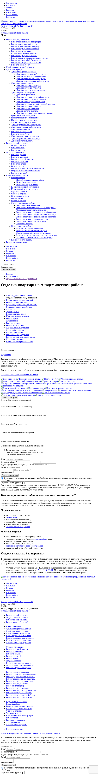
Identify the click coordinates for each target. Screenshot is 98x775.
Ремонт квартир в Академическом (21, 690)
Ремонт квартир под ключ (17, 39)
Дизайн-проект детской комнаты (30, 102)
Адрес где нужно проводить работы (17, 754)
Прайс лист (11, 12)
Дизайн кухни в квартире (27, 108)
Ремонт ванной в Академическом (20, 337)
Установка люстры (24, 224)
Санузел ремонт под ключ (17, 328)
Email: (3, 467)
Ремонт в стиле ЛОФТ (16, 325)
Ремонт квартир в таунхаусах (24, 55)
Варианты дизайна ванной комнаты (21, 305)
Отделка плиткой (18, 145)
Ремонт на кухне (18, 164)
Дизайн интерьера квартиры (23, 72)
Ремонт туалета (18, 150)
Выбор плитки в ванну (16, 314)
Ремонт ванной (17, 148)
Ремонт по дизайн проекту (17, 302)
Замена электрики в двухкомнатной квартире (36, 214)
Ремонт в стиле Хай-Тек (21, 131)
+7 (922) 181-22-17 (45, 570)
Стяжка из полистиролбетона (19, 307)
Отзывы (9, 8)
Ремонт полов (17, 198)
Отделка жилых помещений (18, 663)
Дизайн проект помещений (23, 92)
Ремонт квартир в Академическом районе (29, 58)
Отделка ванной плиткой (17, 617)
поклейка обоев (40, 539)
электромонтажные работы (18, 527)
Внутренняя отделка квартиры (19, 715)
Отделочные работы (20, 196)
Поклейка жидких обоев (27, 184)
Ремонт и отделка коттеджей (18, 668)
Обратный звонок (19, 24)
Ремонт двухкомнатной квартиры (25, 44)
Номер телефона (9, 462)
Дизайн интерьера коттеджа (28, 85)
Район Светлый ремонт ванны (19, 341)
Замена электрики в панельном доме (32, 219)
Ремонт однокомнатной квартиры (26, 42)
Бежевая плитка (13, 323)
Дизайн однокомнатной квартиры (31, 74)
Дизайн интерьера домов (22, 83)
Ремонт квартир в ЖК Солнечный (26, 60)
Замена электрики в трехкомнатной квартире (36, 217)
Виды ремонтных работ (16, 702)
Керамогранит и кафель (21, 240)
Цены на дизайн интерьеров (18, 636)
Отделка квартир (18, 166)
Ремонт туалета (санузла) (17, 622)
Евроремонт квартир (15, 686)
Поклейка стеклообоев (26, 182)
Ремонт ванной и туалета (17, 143)
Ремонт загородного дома (17, 242)
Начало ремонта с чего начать (24, 120)
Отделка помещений (15, 152)
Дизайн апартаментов (25, 95)
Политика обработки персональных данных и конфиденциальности (30, 733)
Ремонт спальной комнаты (22, 159)
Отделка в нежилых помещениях (25, 171)
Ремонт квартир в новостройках (25, 49)
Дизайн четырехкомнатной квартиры (32, 81)
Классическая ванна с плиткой (19, 300)
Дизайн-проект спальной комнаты (31, 99)
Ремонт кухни (12, 318)
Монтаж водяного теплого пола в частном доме (37, 235)
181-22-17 (25, 26)
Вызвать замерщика (10, 475)
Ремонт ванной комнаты (16, 620)
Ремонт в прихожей (19, 157)
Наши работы (12, 15)
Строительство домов (15, 729)
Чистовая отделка (19, 194)
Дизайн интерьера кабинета (28, 106)
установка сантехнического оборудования (24, 546)
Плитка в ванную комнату (17, 316)
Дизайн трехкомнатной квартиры (31, 79)
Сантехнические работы (21, 226)
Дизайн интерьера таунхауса (28, 88)
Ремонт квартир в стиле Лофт (19, 697)
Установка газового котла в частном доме (34, 237)
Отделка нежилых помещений (19, 665)
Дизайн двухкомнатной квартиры (31, 76)
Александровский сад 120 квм (19, 295)
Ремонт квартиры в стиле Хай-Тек (26, 62)
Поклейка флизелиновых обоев (30, 180)
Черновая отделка (19, 191)
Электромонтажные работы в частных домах (36, 207)
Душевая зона (12, 321)
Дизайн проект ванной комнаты (20, 67)
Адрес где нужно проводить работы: (17, 464)
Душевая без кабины (15, 330)
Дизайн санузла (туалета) (27, 111)
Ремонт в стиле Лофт (20, 65)
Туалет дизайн (12, 311)
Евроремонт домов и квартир (24, 53)
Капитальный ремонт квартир (24, 189)
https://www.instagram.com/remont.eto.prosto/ (19, 374)
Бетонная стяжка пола (15, 720)
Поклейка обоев (18, 178)
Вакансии (10, 5)
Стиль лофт (11, 309)
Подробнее (6, 354)
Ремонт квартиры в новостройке (20, 681)
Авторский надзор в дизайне (23, 122)
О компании (11, 3)
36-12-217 (9, 26)
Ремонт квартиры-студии (22, 51)
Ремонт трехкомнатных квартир (25, 46)
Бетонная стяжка (18, 201)
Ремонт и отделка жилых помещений (27, 168)
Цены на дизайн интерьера (23, 115)
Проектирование (13, 626)
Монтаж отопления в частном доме (31, 231)
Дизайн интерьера (14, 69)
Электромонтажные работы (23, 203)
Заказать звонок (8, 765)
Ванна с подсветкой (14, 332)
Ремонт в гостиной (19, 161)
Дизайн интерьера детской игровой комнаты (35, 104)
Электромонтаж (13, 722)
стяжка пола (11, 517)
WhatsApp (5, 33)
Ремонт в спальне (13, 654)
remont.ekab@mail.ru (19, 33)
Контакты (10, 17)
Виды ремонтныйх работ (17, 175)
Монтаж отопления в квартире (29, 228)
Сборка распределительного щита (31, 210)
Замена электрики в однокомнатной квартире (36, 212)
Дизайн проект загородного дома (30, 90)
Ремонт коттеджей (19, 173)
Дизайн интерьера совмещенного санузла (34, 113)
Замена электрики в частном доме (31, 221)
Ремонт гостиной (13, 656)
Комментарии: (7, 473)
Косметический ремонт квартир (25, 187)
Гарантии (10, 10)
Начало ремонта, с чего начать (19, 640)
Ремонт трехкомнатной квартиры (20, 679)
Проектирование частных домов (25, 118)
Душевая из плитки (14, 339)
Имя (3, 459)
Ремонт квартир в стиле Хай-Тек (20, 695)
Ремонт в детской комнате (17, 649)
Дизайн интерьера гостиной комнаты (32, 97)
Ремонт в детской (18, 155)
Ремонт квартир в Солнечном (19, 693)
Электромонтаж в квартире (28, 205)
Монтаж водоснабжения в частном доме (33, 233)
